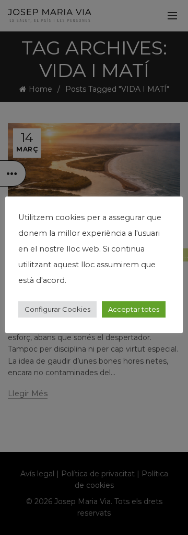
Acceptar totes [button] (133, 309)
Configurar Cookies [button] (57, 309)
